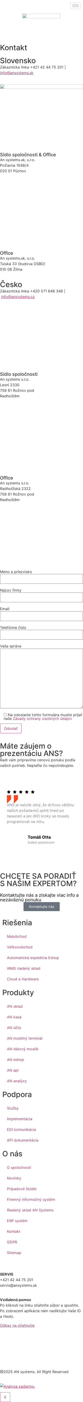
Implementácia (19, 1119)
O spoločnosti (19, 1167)
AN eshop (15, 1059)
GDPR (12, 1242)
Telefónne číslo (13, 627)
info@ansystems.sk (16, 72)
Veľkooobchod (20, 947)
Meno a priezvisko (16, 572)
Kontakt (13, 1231)
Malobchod (17, 936)
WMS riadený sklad (23, 968)
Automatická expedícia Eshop (33, 957)
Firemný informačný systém (31, 1199)
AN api (13, 1070)
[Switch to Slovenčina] (8, 31)
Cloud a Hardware (23, 979)
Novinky (14, 1178)
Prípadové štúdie (21, 1188)
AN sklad (15, 1006)
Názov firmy (10, 590)
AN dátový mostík (23, 1049)
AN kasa (14, 1017)
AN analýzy (17, 1081)
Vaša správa (10, 646)
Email (4, 609)
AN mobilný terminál (24, 1038)
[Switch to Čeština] (17, 31)
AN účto (14, 1027)
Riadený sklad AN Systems (30, 1210)
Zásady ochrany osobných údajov (42, 718)
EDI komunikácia (21, 1129)
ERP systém (17, 1220)
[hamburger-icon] (75, 5)
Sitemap (14, 1252)
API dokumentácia (23, 1140)
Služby (13, 1108)
